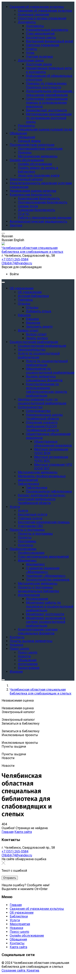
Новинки (16, 928)
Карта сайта (23, 832)
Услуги (15, 920)
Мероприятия (20, 924)
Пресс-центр (19, 932)
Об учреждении (21, 912)
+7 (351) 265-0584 (15, 851)
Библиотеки (19, 916)
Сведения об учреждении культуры (37, 909)
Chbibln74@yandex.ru (17, 855)
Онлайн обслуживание (27, 935)
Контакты (17, 943)
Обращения (18, 939)
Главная (8, 832)
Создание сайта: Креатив (20, 970)
